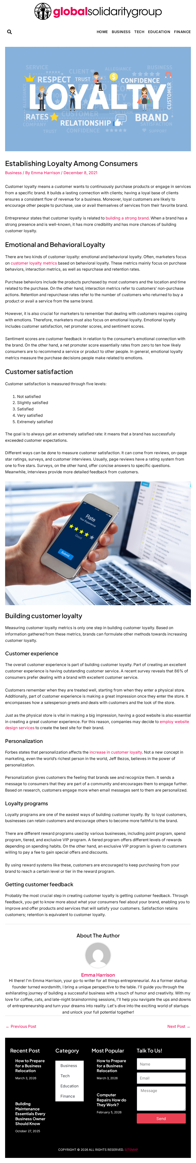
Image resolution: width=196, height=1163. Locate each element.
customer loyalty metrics (34, 263)
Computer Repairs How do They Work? (111, 1099)
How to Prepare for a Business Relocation (30, 1065)
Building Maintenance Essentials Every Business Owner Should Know (30, 1113)
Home (102, 32)
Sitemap (131, 1150)
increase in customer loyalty (116, 752)
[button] (9, 31)
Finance (182, 32)
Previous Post (21, 1026)
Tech (139, 32)
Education (159, 32)
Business (121, 32)
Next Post (178, 1026)
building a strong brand (127, 218)
